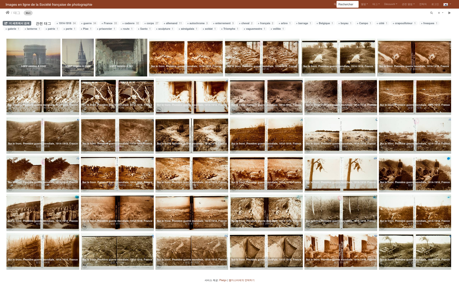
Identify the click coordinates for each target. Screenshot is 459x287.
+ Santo (144, 29)
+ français (265, 23)
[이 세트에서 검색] (431, 12)
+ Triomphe (229, 29)
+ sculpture (164, 29)
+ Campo (364, 23)
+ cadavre (130, 23)
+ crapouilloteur (404, 23)
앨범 (363, 4)
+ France (109, 23)
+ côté (382, 23)
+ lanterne (32, 29)
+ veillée (277, 29)
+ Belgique (324, 23)
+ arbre (285, 23)
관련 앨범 (407, 4)
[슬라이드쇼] (449, 12)
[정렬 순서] (440, 12)
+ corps (151, 23)
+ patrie (52, 29)
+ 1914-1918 (66, 23)
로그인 (435, 4)
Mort (28, 13)
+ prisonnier (106, 29)
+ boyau (344, 23)
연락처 (423, 4)
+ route (126, 29)
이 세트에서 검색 (18, 23)
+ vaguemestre (254, 29)
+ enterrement (223, 23)
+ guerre (88, 23)
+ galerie (12, 29)
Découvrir (389, 4)
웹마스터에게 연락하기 (242, 280)
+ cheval (245, 23)
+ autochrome (197, 23)
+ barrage (303, 23)
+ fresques (429, 23)
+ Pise (86, 29)
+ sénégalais (188, 29)
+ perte (69, 29)
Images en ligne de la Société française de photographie (49, 4)
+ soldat (209, 29)
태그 (375, 4)
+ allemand (173, 23)
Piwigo (223, 280)
